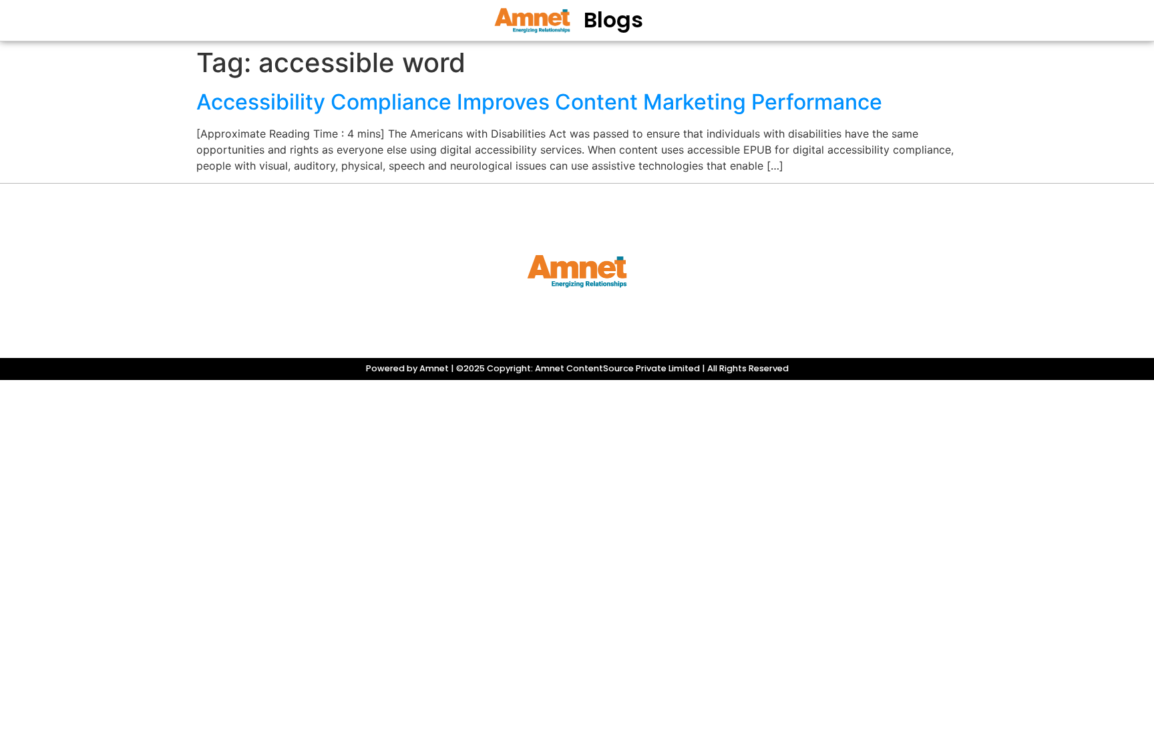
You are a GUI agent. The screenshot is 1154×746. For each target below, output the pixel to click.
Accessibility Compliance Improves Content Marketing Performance (539, 102)
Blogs (613, 20)
